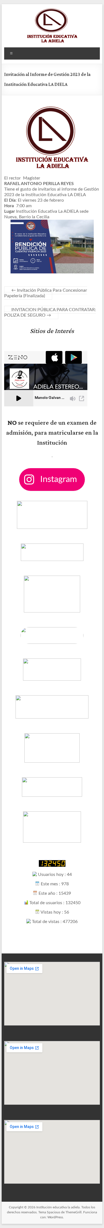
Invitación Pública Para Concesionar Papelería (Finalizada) (45, 293)
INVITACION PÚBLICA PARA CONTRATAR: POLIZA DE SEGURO (50, 312)
